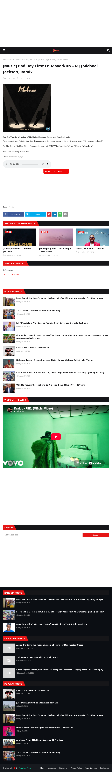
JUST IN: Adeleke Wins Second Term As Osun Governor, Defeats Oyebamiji (52, 323)
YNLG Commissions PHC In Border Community (38, 310)
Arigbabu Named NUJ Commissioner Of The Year (39, 740)
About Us (52, 768)
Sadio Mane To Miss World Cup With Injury (37, 657)
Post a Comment (11, 274)
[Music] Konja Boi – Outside (90, 248)
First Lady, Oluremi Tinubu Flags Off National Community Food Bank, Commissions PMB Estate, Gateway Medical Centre (62, 336)
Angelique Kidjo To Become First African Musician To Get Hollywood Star (52, 624)
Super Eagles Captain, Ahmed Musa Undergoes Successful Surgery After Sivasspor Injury (59, 669)
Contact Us (104, 768)
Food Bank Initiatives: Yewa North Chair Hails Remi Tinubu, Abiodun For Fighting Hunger (59, 298)
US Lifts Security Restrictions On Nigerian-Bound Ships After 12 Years (50, 385)
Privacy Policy (76, 768)
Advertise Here (91, 768)
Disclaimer (63, 768)
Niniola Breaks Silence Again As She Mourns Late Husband (44, 727)
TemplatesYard (25, 768)
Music (11, 59)
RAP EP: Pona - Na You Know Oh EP (32, 347)
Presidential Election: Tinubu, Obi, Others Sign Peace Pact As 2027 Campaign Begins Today (60, 372)
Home (5, 59)
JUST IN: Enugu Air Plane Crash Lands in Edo (37, 702)
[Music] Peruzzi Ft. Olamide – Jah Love (18, 250)
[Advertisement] (56, 23)
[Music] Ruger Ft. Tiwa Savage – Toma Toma (56, 250)
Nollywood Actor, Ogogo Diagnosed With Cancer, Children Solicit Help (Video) (54, 360)
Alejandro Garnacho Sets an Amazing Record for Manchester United (49, 645)
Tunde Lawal (10, 78)
